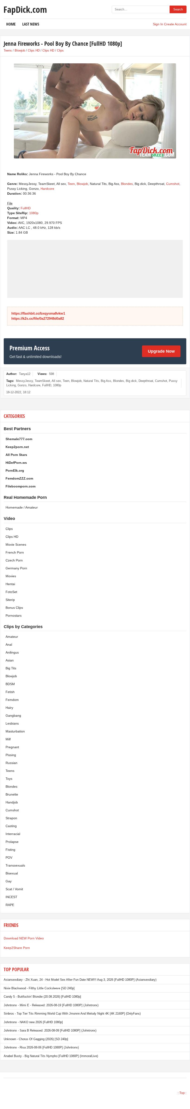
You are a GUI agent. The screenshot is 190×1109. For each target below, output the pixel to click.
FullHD (26, 208)
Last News (30, 24)
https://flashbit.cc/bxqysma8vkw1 (38, 313)
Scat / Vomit (14, 889)
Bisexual (12, 873)
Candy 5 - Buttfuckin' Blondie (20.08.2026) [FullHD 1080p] (42, 996)
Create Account (175, 24)
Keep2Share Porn (17, 948)
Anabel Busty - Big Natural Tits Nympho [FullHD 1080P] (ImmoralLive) (51, 1056)
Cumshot (172, 184)
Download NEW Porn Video (24, 938)
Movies (11, 576)
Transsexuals (15, 865)
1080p (33, 213)
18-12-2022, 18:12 (18, 392)
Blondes (127, 184)
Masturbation (15, 731)
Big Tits (11, 668)
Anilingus (12, 652)
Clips (60, 50)
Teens (8, 50)
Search (178, 9)
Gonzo (22, 385)
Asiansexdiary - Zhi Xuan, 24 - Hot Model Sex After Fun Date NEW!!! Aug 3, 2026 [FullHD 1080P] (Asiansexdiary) (80, 979)
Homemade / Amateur (22, 507)
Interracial (13, 834)
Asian (10, 660)
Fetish (10, 692)
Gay (9, 881)
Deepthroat (146, 381)
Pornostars (14, 615)
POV (9, 857)
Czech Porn (14, 560)
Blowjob (20, 50)
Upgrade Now (161, 351)
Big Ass (106, 381)
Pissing (11, 755)
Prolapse (12, 842)
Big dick (131, 381)
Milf (8, 739)
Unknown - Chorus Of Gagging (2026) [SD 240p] (36, 1039)
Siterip (10, 600)
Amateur (12, 636)
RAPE (10, 905)
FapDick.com (25, 9)
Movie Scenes (16, 544)
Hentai (10, 584)
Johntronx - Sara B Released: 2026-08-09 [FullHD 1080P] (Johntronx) (50, 1030)
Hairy (9, 707)
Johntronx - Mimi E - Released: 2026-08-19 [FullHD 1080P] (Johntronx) (51, 1005)
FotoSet (11, 592)
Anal (9, 644)
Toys (9, 778)
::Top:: (182, 1093)
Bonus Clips (14, 607)
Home (11, 24)
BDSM (10, 684)
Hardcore (47, 188)
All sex (56, 381)
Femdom (12, 700)
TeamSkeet (42, 381)
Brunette (12, 794)
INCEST (11, 897)
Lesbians (12, 723)
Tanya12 (24, 374)
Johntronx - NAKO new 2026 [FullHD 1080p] (33, 1022)
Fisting (10, 849)
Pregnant (12, 747)
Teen (71, 184)
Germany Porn (16, 568)
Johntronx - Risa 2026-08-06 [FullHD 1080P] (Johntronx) (41, 1047)
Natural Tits (91, 381)
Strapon (11, 818)
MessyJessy (24, 381)
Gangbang (13, 715)
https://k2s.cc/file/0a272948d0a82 (37, 318)
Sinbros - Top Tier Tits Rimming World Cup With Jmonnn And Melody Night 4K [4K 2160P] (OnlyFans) (72, 1013)
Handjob (12, 802)
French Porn (15, 552)
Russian (11, 763)
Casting (11, 826)
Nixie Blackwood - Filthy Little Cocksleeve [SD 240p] (39, 988)
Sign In (158, 24)
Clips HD (34, 50)
